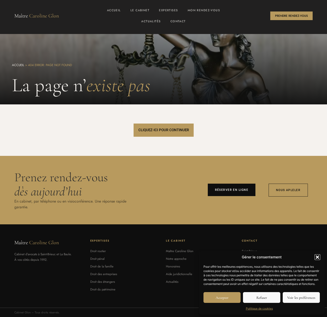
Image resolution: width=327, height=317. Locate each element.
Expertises (168, 10)
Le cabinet (139, 10)
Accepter (222, 297)
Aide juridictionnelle (179, 274)
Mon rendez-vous (204, 10)
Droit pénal (97, 258)
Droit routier (98, 251)
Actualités (151, 21)
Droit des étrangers (102, 281)
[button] (317, 257)
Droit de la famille (101, 266)
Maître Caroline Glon (179, 251)
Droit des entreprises (103, 274)
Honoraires (173, 266)
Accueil (114, 10)
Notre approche (176, 258)
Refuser (261, 297)
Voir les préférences (301, 297)
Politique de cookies (259, 308)
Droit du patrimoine (102, 289)
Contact (178, 21)
